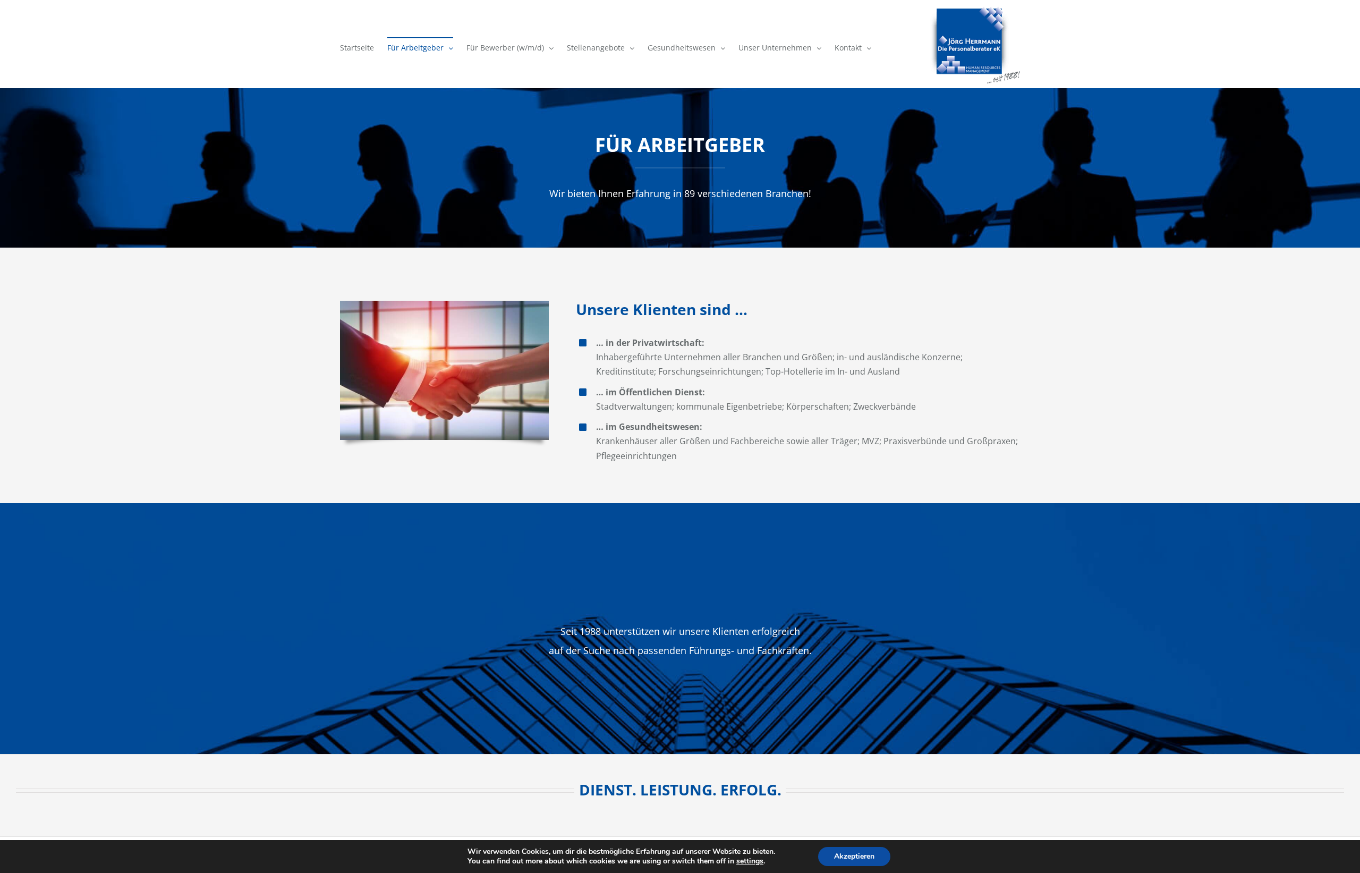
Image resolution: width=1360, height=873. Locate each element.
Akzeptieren (854, 856)
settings (749, 861)
